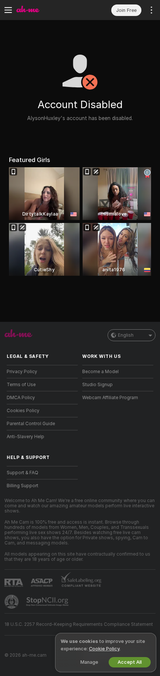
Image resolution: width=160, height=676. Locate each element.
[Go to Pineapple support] (12, 602)
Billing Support (22, 485)
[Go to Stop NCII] (48, 601)
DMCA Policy (21, 397)
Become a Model (100, 371)
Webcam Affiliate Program (110, 397)
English (126, 335)
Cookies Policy (23, 410)
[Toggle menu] (8, 10)
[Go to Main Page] (48, 10)
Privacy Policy (22, 371)
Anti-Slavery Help (25, 436)
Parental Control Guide (31, 423)
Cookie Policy (104, 648)
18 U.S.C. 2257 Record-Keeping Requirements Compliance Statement (78, 624)
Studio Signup (97, 384)
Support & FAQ (22, 472)
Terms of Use (21, 384)
